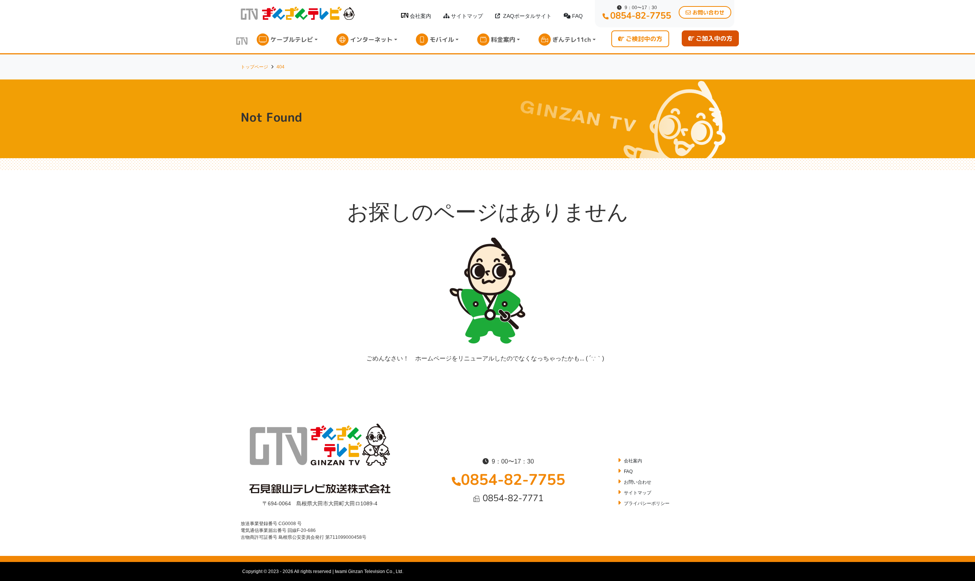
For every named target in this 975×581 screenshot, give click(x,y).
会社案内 (420, 16)
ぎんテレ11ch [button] (571, 39)
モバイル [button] (442, 39)
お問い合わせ (637, 482)
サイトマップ (467, 16)
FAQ (577, 16)
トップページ (254, 67)
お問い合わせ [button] (708, 12)
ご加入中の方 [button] (714, 38)
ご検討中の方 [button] (644, 39)
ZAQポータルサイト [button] (527, 16)
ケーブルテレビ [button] (291, 39)
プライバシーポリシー (647, 503)
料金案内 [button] (503, 39)
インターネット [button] (371, 39)
